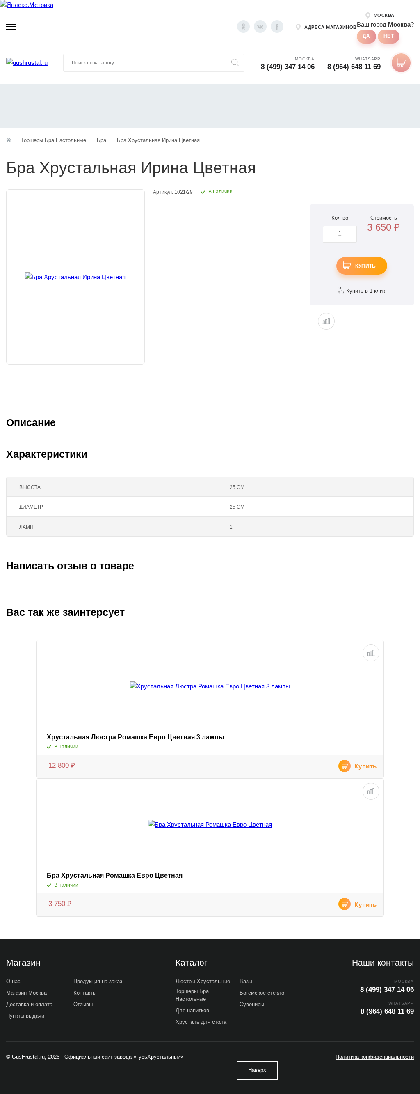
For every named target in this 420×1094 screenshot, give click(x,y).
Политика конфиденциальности (375, 1057)
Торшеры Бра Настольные (192, 995)
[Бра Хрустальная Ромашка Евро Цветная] (210, 825)
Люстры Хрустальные (203, 981)
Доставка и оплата (29, 1004)
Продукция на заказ (97, 981)
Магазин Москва (26, 993)
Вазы (246, 981)
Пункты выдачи (25, 1016)
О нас (13, 981)
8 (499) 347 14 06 (288, 67)
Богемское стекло (262, 993)
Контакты (84, 993)
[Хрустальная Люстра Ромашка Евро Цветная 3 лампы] (210, 686)
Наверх (257, 1070)
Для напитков (192, 1010)
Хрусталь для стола (201, 1022)
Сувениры (252, 1004)
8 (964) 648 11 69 (354, 67)
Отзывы (83, 1004)
